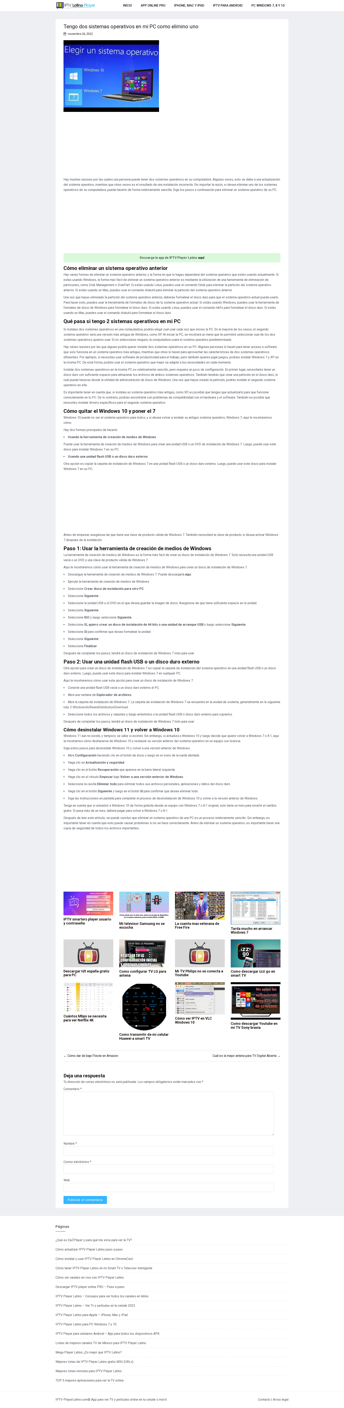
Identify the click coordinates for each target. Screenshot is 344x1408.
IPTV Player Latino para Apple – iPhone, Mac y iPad (92, 1315)
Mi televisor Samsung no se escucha (142, 925)
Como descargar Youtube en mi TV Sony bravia (254, 1025)
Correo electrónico (77, 1162)
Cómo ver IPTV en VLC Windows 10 (193, 1020)
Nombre (70, 1143)
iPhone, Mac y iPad (189, 5)
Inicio (127, 5)
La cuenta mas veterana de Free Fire (197, 925)
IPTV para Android (228, 5)
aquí (201, 258)
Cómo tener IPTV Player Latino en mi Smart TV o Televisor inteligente (104, 1268)
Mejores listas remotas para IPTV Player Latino (89, 1371)
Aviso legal (280, 1399)
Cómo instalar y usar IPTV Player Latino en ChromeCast (94, 1259)
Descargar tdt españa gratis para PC (86, 973)
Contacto (264, 1399)
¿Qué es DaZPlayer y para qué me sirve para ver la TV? (94, 1240)
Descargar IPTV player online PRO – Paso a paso (90, 1287)
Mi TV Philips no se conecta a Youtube (199, 973)
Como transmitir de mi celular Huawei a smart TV (144, 1036)
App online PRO (153, 5)
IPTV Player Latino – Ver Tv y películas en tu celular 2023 (95, 1305)
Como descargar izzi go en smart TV (253, 973)
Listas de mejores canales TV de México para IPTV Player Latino (101, 1343)
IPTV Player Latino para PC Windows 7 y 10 (86, 1324)
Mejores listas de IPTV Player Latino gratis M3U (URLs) (94, 1362)
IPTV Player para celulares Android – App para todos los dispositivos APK (107, 1334)
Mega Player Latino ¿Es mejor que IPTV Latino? (89, 1352)
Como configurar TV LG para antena (142, 973)
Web (67, 1180)
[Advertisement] (172, 146)
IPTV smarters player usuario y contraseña (87, 921)
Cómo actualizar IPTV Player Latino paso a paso (89, 1249)
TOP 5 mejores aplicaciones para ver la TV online (90, 1380)
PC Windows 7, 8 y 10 (267, 5)
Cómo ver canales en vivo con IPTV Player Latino (90, 1277)
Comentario (73, 1089)
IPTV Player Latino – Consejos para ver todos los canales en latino (102, 1296)
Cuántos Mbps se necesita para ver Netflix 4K (85, 1018)
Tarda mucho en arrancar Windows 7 (251, 930)
